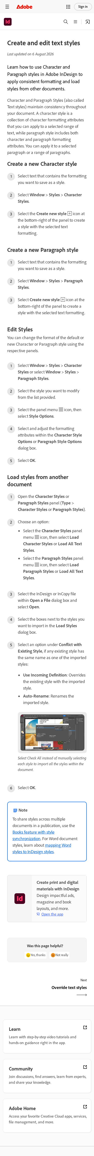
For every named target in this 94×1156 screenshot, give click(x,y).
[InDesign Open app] (87, 21)
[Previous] (26, 992)
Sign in (83, 7)
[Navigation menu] (7, 6)
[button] (68, 7)
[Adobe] (24, 6)
